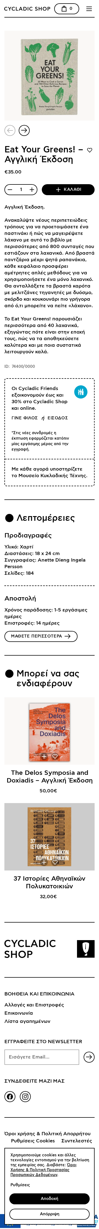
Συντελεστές (76, 1141)
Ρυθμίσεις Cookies (33, 1141)
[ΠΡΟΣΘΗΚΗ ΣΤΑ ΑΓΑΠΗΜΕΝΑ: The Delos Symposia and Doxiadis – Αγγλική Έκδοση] (55, 756)
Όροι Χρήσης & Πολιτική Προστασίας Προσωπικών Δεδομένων (43, 1170)
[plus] (32, 189)
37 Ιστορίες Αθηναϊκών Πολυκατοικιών (49, 882)
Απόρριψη (49, 1214)
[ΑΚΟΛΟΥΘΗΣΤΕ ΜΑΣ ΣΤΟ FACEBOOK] (9, 1096)
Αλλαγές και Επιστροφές (34, 1005)
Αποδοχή (49, 1199)
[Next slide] (24, 130)
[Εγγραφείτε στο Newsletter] (89, 1057)
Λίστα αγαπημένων (27, 1021)
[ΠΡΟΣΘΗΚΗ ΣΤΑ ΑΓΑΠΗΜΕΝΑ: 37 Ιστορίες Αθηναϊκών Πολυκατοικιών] (55, 862)
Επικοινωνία (18, 1013)
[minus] (10, 189)
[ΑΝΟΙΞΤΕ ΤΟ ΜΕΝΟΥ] (89, 8)
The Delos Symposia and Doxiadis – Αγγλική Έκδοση (50, 777)
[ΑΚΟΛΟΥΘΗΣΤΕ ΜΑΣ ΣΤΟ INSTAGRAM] (25, 1096)
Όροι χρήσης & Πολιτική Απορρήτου (47, 1133)
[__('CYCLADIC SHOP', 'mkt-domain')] (42, 9)
